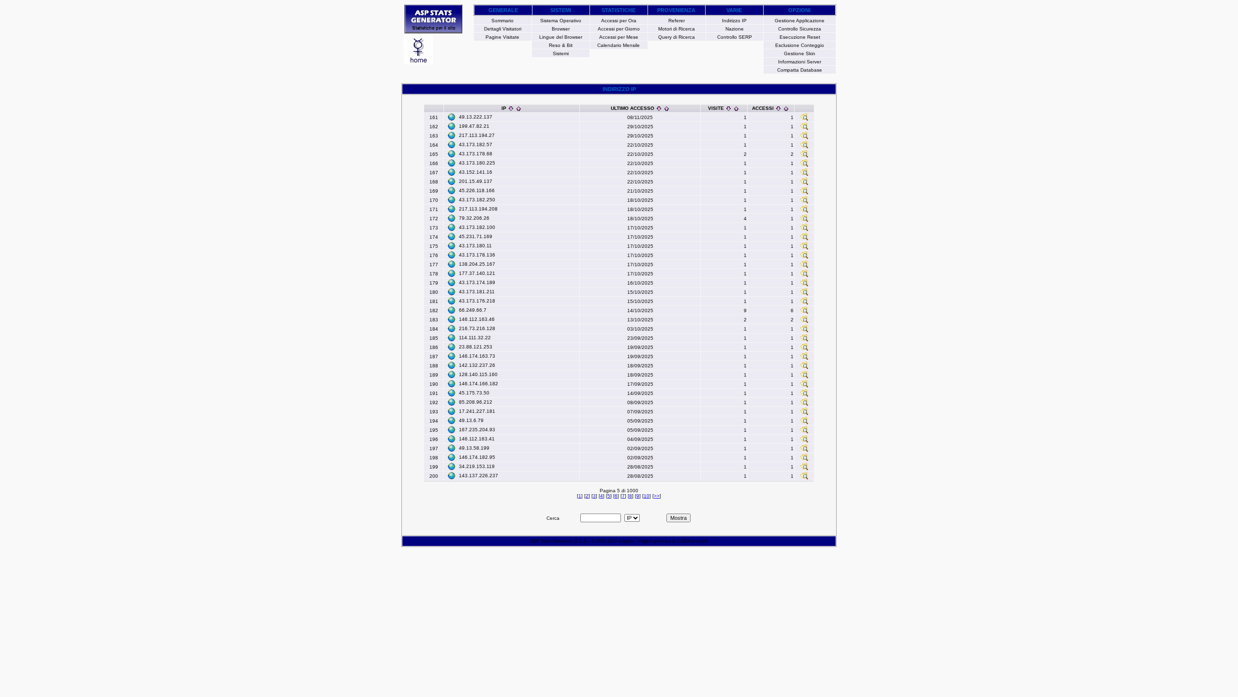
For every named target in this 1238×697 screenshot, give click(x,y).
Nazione (734, 28)
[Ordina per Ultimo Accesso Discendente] (659, 108)
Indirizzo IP (734, 20)
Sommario (502, 20)
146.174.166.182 (478, 383)
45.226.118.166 (477, 190)
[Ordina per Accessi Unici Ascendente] (786, 108)
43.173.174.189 (477, 282)
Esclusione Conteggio (799, 45)
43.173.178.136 (477, 255)
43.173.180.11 (475, 245)
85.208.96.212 (475, 402)
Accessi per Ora (618, 20)
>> (657, 496)
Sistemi (561, 53)
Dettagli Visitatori (502, 28)
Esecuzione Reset (800, 37)
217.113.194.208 (478, 209)
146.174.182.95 (477, 457)
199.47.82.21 (474, 126)
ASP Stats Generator (552, 541)
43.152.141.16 (475, 172)
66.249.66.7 (472, 310)
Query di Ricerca (676, 37)
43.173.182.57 (475, 144)
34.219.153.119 (477, 466)
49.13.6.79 (471, 420)
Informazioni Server (799, 61)
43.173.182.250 (477, 199)
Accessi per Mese (618, 37)
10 (646, 496)
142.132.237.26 (477, 365)
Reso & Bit (561, 45)
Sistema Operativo (560, 20)
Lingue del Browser (560, 37)
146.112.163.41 (477, 438)
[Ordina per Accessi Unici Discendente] (778, 108)
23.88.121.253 (475, 346)
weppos (626, 541)
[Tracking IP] (804, 119)
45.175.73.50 (474, 392)
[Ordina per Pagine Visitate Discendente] (728, 108)
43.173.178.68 (475, 153)
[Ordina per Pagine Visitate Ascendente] (736, 108)
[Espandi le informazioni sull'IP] (451, 117)
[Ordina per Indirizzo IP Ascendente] (519, 108)
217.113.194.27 (477, 135)
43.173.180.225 (477, 163)
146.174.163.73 (477, 356)
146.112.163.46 (477, 319)
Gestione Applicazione (800, 20)
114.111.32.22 (475, 337)
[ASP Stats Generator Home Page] (433, 31)
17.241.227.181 (477, 411)
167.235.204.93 (477, 429)
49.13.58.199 (474, 448)
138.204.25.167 (477, 264)
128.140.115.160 (478, 374)
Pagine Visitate (502, 37)
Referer (676, 20)
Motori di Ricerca (676, 28)
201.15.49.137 (475, 181)
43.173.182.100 (477, 227)
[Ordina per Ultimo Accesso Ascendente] (666, 108)
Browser (561, 28)
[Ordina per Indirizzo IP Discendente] (511, 108)
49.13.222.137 (475, 117)
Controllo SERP (734, 37)
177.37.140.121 (477, 273)
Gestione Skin (799, 53)
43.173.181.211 (477, 291)
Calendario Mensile (618, 45)
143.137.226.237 (478, 475)
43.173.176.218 (477, 300)
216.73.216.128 (477, 328)
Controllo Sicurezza (799, 28)
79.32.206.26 (474, 218)
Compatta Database (799, 70)
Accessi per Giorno (619, 28)
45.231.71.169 (475, 236)
